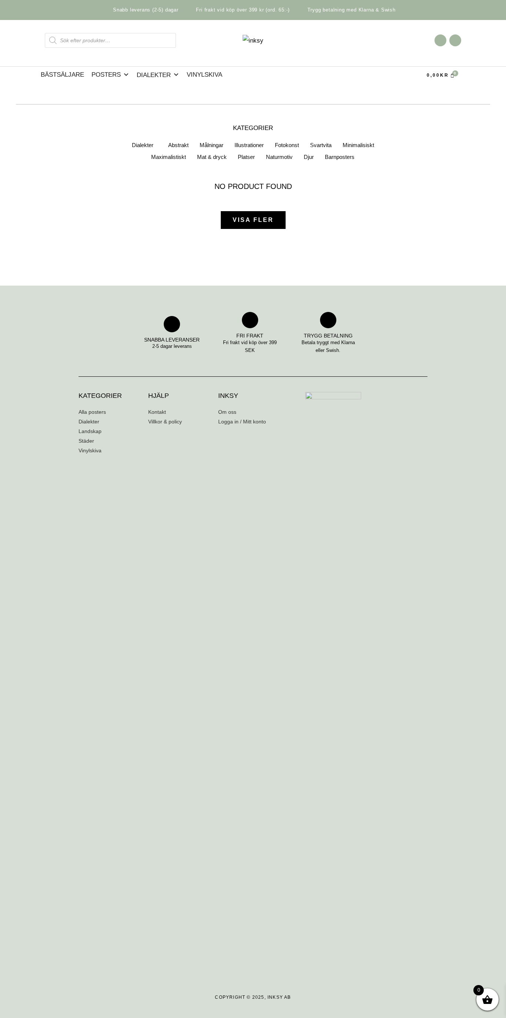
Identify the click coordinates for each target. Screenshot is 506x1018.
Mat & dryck (212, 157)
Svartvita (321, 145)
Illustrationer (249, 145)
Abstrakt (178, 145)
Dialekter (142, 145)
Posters (106, 74)
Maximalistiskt (168, 157)
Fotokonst (287, 145)
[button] (144, 145)
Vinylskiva (204, 74)
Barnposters (339, 157)
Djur (309, 157)
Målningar (211, 145)
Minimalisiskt (358, 145)
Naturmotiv (279, 157)
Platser (246, 157)
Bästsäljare (62, 74)
